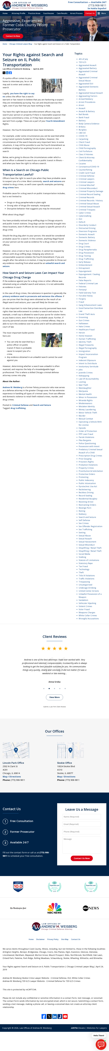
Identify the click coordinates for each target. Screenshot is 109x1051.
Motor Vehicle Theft (88, 412)
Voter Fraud (84, 609)
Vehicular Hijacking (87, 603)
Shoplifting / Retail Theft (90, 548)
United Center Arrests (89, 591)
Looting (82, 382)
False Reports (85, 280)
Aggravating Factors (88, 96)
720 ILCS (82, 62)
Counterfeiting (85, 169)
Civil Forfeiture (85, 151)
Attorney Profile (18, 13)
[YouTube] (65, 1016)
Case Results (62, 13)
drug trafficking (18, 408)
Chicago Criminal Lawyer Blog (20, 44)
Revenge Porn (85, 508)
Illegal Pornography (88, 348)
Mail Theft (83, 385)
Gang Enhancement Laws (90, 305)
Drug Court (84, 243)
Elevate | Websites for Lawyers (89, 1028)
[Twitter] (49, 1016)
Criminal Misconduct (88, 188)
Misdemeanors (85, 403)
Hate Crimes (84, 326)
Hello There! (99, 1035)
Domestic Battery (87, 237)
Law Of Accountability (89, 378)
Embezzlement (85, 265)
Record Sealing (85, 495)
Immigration (84, 351)
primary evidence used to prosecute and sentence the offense (32, 296)
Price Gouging (85, 458)
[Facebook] (44, 1016)
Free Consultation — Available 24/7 (87, 2)
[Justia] (59, 1016)
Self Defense (84, 520)
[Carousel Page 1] (44, 688)
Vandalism (83, 600)
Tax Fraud (83, 566)
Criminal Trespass (87, 209)
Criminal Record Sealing (89, 194)
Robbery (82, 514)
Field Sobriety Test (87, 292)
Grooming (83, 317)
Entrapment (84, 268)
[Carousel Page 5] (65, 688)
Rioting (82, 511)
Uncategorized (85, 584)
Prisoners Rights (86, 461)
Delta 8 (82, 222)
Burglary (83, 129)
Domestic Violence (87, 240)
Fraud (81, 302)
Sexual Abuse (85, 535)
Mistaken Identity (87, 406)
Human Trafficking (87, 339)
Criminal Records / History (91, 200)
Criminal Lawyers (86, 179)
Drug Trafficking (86, 259)
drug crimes (8, 187)
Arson (81, 105)
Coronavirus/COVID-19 (89, 166)
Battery (82, 120)
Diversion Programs (88, 231)
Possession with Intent (89, 446)
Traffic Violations (86, 578)
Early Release (85, 262)
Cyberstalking (85, 216)
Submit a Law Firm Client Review (54, 707)
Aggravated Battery (88, 68)
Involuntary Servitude (88, 366)
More (103, 13)
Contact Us (90, 13)
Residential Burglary (88, 498)
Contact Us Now (13, 36)
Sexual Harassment (87, 541)
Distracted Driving (87, 228)
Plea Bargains (85, 440)
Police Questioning (87, 443)
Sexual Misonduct (87, 544)
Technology (84, 569)
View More (54, 697)
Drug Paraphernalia (88, 249)
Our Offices (54, 731)
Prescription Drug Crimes (90, 455)
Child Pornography (87, 148)
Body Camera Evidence (89, 123)
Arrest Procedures (87, 102)
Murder (82, 415)
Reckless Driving (86, 492)
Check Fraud (84, 142)
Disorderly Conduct (87, 225)
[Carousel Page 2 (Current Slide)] (49, 688)
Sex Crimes (84, 523)
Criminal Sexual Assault (89, 206)
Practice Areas (34, 13)
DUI (80, 219)
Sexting (82, 532)
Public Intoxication (87, 483)
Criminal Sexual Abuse (89, 203)
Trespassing (84, 581)
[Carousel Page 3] (54, 688)
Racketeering (85, 489)
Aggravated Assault (87, 65)
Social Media (84, 554)
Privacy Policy (53, 939)
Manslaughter (85, 388)
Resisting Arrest (86, 501)
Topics (78, 53)
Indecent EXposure (87, 360)
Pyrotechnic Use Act (88, 486)
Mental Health (85, 394)
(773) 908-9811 (97, 5)
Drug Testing (85, 256)
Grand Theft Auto (87, 314)
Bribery (82, 126)
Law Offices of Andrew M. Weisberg (35, 1028)
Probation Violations (88, 465)
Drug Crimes (84, 246)
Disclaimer (40, 939)
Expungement (85, 271)
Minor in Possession (88, 397)
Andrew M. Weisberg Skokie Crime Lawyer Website (26, 978)
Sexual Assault (85, 538)
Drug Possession (86, 252)
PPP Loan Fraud (86, 434)
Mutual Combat (86, 418)
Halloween (83, 323)
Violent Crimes (85, 606)
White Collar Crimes (88, 615)
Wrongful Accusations (89, 618)
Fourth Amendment (55, 121)
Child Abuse (84, 145)
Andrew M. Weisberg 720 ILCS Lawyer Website (24, 981)
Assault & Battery (87, 111)
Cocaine (82, 163)
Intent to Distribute (88, 363)
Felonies (82, 286)
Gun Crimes (84, 320)
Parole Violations (86, 437)
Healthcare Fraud (87, 329)
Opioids (82, 428)
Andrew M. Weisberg (12, 387)
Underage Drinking (87, 588)
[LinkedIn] (54, 1016)
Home (5, 13)
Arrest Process (76, 13)
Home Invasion (85, 335)
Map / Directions (12, 776)
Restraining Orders (87, 505)
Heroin (82, 332)
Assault (82, 108)
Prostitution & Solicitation (91, 471)
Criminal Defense (20, 405)
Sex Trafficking (85, 529)
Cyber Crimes (85, 212)
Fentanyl (83, 289)
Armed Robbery (86, 99)
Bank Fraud (84, 117)
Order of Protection (88, 431)
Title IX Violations (87, 575)
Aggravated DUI (86, 83)
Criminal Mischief (87, 185)
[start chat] (101, 1044)
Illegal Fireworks (86, 345)
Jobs (81, 369)
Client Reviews (55, 636)
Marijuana (83, 391)
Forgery (82, 299)
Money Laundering (87, 409)
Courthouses (48, 13)
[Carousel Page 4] (59, 688)
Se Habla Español (97, 8)
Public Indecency (86, 480)
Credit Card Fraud (87, 173)
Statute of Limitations (89, 560)
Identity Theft (85, 342)
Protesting (83, 477)
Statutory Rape (86, 563)
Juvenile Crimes (86, 372)
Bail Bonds (83, 114)
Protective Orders (87, 474)
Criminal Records (86, 197)
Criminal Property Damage (91, 191)
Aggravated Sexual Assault (91, 93)
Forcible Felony (86, 295)
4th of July (83, 59)
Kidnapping (84, 375)
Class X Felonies (86, 154)
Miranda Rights (86, 400)
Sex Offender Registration (90, 526)
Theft (81, 572)
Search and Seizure (42, 405)
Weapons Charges (87, 612)
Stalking (82, 557)
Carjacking (83, 139)
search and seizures (52, 181)
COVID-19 (83, 136)
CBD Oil (82, 133)
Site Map (64, 939)
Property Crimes (86, 468)
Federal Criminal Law (88, 283)
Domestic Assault (87, 234)
